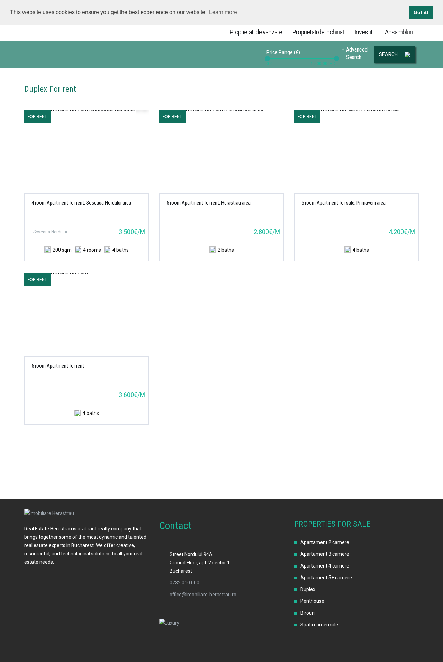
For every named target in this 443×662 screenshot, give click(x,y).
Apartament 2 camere (324, 542)
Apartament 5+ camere (326, 577)
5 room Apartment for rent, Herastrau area (208, 203)
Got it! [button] (421, 12)
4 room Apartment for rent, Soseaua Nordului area (81, 203)
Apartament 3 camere (324, 554)
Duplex (307, 589)
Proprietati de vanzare (256, 32)
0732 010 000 (184, 583)
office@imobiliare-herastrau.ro (203, 594)
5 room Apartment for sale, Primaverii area (343, 203)
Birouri (307, 613)
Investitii (364, 32)
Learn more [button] (223, 12)
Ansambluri (399, 32)
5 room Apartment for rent (57, 366)
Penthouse (312, 601)
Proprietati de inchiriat (318, 32)
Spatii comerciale (319, 624)
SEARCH (388, 54)
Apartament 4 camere (324, 566)
